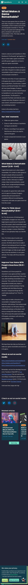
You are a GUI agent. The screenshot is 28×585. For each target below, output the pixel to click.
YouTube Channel (16, 381)
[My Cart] (22, 2)
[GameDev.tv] (6, 2)
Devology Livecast (7, 379)
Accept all (4, 580)
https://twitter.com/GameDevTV (11, 363)
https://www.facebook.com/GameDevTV (13, 360)
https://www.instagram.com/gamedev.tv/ (13, 365)
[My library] (19, 2)
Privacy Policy (14, 574)
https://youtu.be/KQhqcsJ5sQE (11, 111)
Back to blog (14, 443)
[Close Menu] (26, 2)
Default (4, 7)
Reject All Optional (14, 580)
